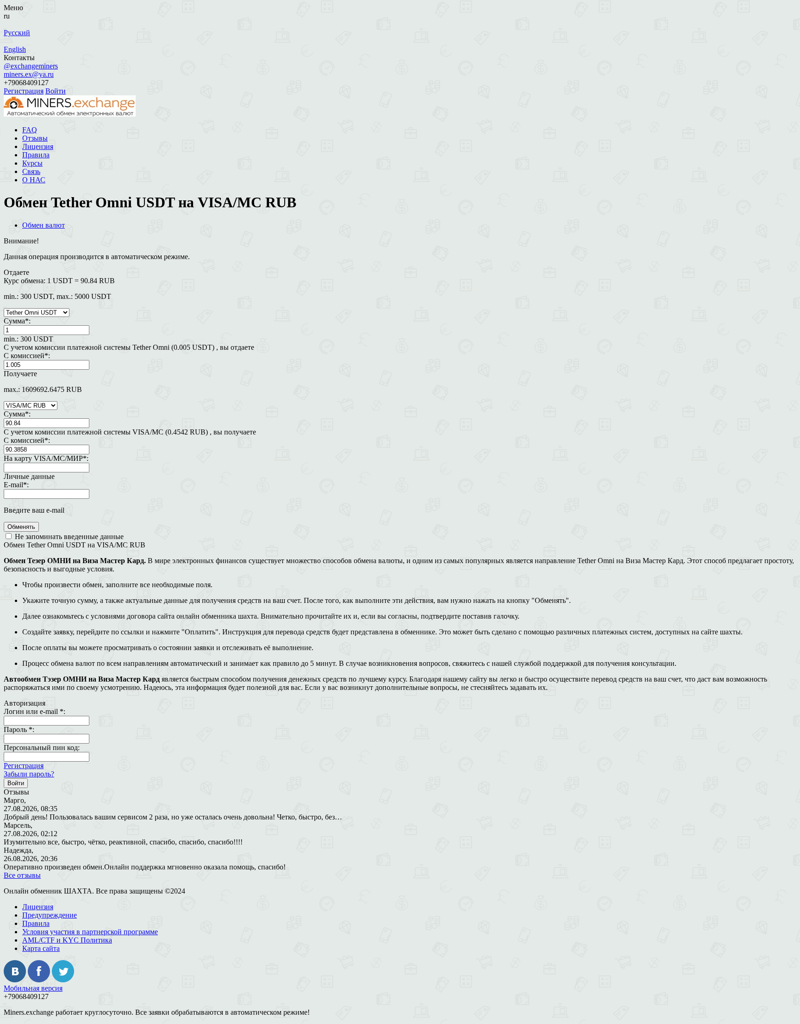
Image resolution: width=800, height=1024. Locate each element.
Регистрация (24, 91)
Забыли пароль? (29, 774)
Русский (17, 33)
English (15, 49)
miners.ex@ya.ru (29, 74)
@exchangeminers (31, 66)
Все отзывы (22, 875)
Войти (55, 91)
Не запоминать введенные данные (68, 536)
